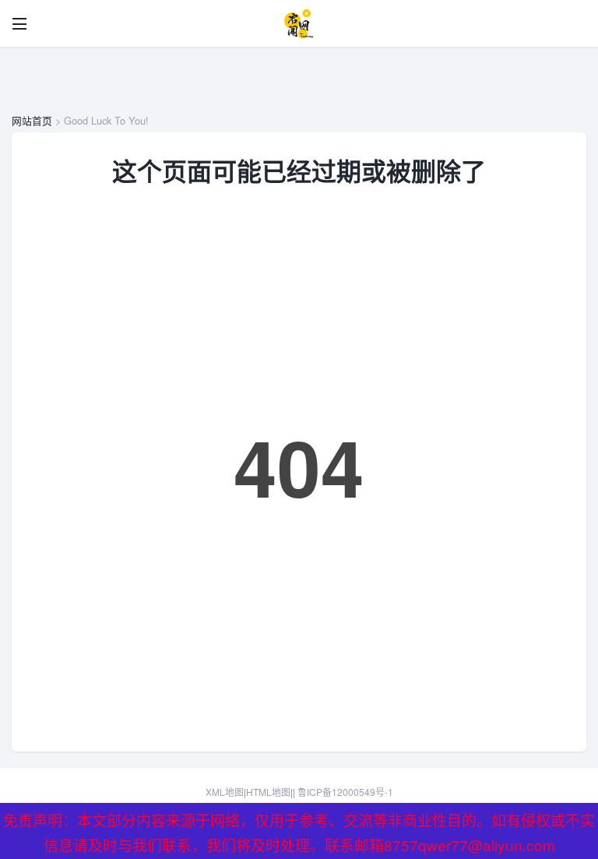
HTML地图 (268, 791)
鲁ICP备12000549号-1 (345, 791)
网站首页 (32, 120)
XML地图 (225, 791)
